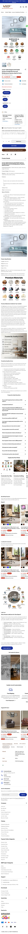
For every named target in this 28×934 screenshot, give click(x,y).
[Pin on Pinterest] (15, 154)
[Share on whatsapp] (11, 154)
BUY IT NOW (14, 145)
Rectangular (6, 92)
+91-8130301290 (7, 776)
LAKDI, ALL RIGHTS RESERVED (11, 931)
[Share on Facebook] (7, 154)
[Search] (23, 7)
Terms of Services (19, 798)
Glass (5, 99)
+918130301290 (6, 882)
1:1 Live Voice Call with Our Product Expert (14, 150)
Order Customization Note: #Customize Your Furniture (13, 130)
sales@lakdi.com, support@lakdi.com (10, 880)
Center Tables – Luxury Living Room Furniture (14, 12)
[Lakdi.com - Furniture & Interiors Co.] (10, 667)
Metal (5, 106)
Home (2, 12)
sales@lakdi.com (7, 780)
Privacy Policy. (4, 799)
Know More (5, 121)
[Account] (20, 7)
